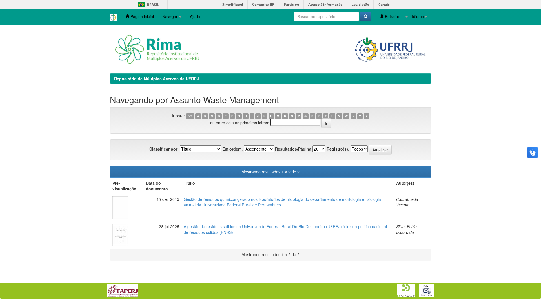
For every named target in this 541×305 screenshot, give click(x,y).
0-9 (190, 116)
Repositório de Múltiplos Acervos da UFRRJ (156, 78)
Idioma (418, 16)
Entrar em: (394, 16)
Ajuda (195, 16)
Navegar (170, 16)
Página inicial (141, 16)
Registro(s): (338, 149)
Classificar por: (164, 149)
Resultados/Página (293, 149)
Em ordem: (232, 149)
